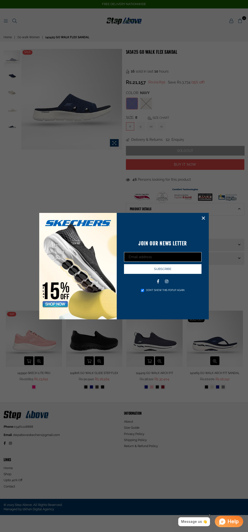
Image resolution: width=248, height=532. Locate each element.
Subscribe (162, 269)
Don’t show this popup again (165, 290)
